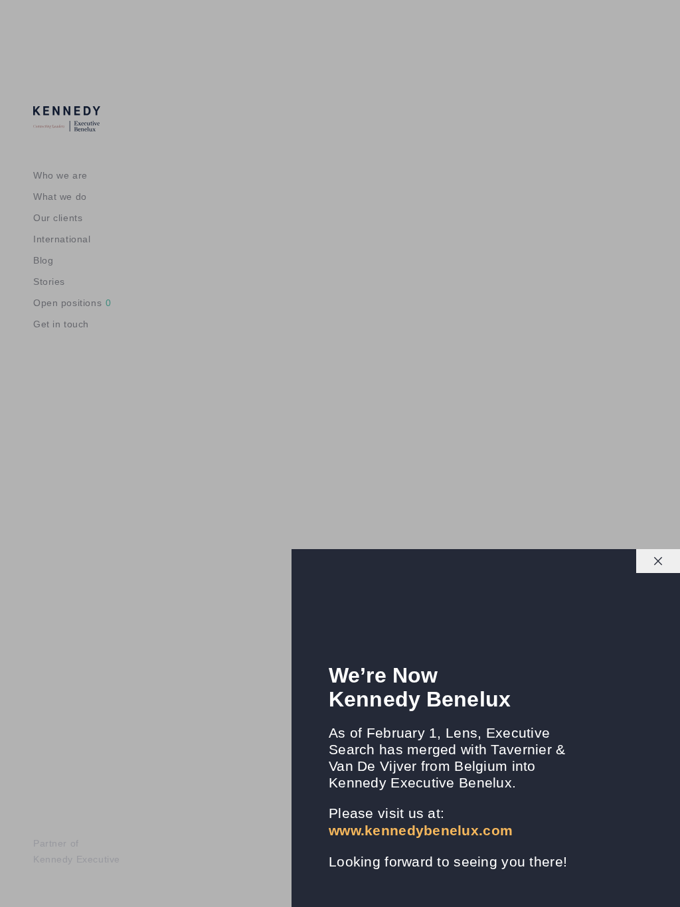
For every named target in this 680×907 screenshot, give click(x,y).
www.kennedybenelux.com (421, 830)
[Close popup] (658, 561)
